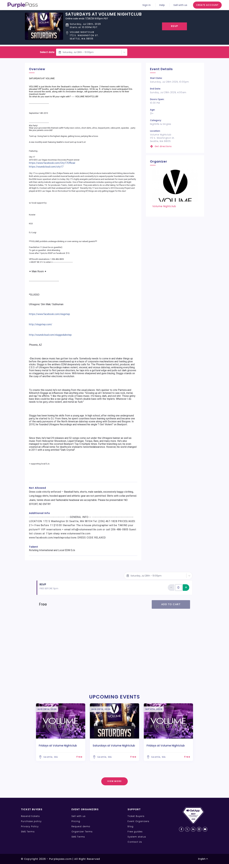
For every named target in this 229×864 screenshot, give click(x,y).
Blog (130, 826)
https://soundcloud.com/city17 (46, 166)
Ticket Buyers (136, 816)
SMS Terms (28, 831)
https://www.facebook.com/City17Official (52, 162)
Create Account (207, 5)
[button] (103, 35)
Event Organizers (138, 821)
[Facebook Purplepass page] (181, 829)
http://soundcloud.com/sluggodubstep (50, 334)
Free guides (135, 831)
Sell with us (180, 5)
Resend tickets (30, 816)
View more (114, 781)
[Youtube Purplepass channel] (205, 829)
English (201, 858)
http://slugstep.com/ (40, 324)
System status (137, 836)
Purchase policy (31, 821)
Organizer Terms (82, 831)
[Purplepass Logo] (22, 5)
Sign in (146, 5)
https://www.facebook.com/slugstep (49, 314)
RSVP (174, 26)
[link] (175, 146)
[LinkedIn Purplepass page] (193, 829)
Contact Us (135, 841)
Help (162, 5)
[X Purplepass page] (187, 829)
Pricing (76, 821)
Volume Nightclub (164, 206)
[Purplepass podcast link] (199, 829)
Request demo (81, 826)
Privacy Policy (30, 826)
